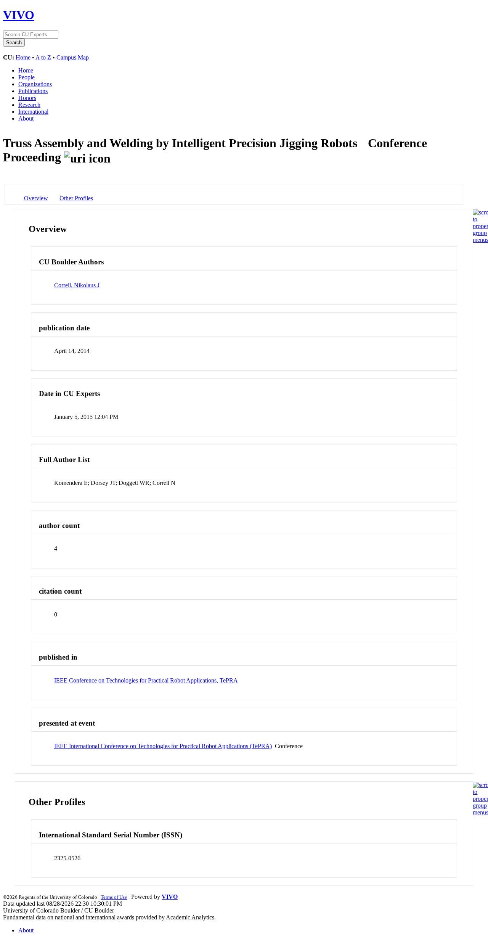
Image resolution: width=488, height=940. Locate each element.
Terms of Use (114, 897)
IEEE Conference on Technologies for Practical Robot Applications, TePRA (146, 680)
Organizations (35, 84)
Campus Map (72, 57)
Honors (27, 98)
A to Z (43, 57)
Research (29, 104)
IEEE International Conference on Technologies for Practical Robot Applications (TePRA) (163, 746)
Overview (36, 198)
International (33, 111)
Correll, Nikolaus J (77, 285)
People (26, 77)
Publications (33, 91)
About (26, 118)
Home (23, 57)
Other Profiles (76, 198)
